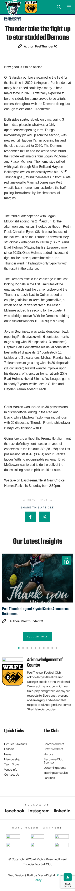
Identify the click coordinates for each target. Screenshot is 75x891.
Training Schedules (56, 773)
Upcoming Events (55, 768)
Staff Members (53, 749)
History (48, 754)
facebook (14, 811)
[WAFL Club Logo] (12, 10)
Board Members (54, 744)
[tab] (19, 648)
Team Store (11, 764)
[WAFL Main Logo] (31, 7)
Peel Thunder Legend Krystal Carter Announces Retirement (35, 611)
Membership (12, 759)
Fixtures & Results (15, 744)
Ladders (9, 749)
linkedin (62, 811)
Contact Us (11, 774)
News (7, 754)
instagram (38, 811)
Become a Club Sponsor (53, 760)
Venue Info (10, 769)
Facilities (49, 778)
